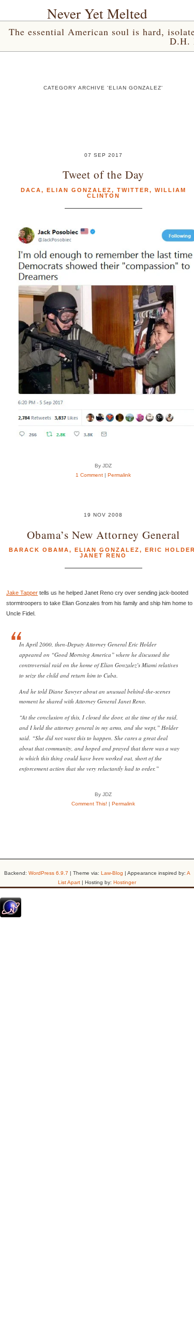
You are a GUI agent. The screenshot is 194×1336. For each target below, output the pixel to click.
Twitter (133, 190)
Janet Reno (103, 555)
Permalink (119, 475)
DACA (31, 190)
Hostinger (124, 882)
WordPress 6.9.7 (48, 873)
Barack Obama (39, 550)
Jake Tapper (22, 593)
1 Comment (89, 475)
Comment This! (89, 803)
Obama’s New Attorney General (103, 534)
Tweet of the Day (103, 174)
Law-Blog (112, 873)
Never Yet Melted (97, 13)
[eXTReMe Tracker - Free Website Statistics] (10, 915)
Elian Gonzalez (79, 190)
